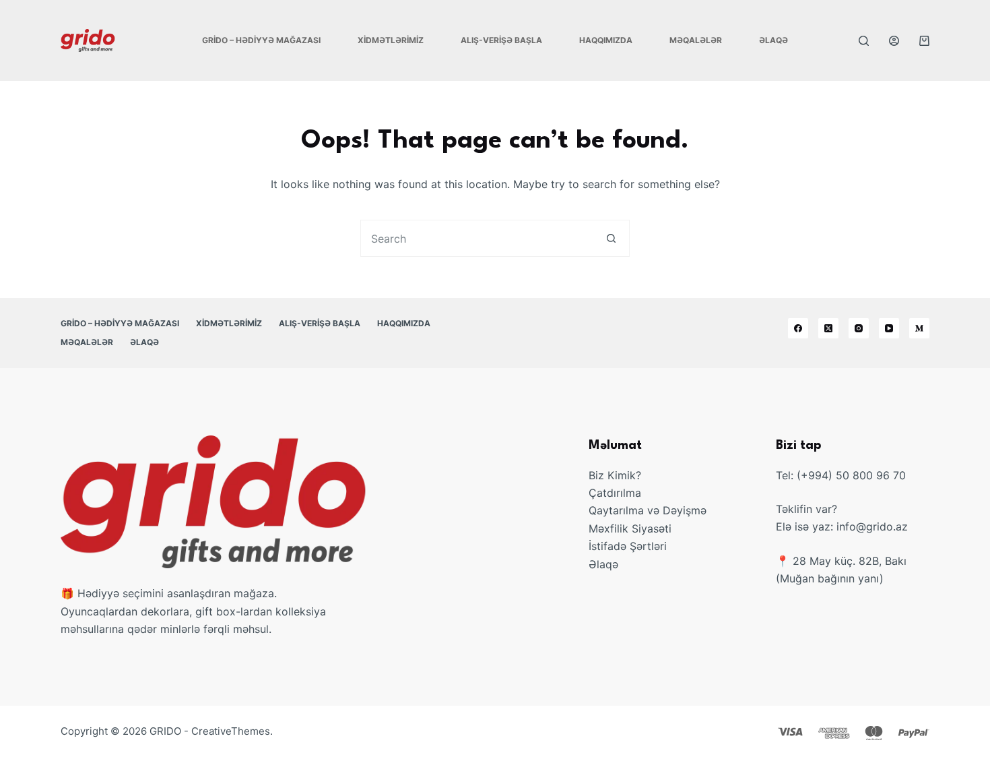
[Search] (864, 41)
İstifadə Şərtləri (628, 546)
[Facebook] (798, 328)
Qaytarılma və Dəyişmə (647, 510)
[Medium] (919, 328)
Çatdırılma (615, 492)
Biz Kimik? (615, 475)
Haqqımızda (605, 40)
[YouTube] (889, 328)
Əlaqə (773, 40)
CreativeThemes (230, 731)
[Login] (894, 41)
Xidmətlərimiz (391, 40)
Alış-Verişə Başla (501, 40)
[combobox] (477, 238)
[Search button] (611, 238)
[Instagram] (859, 328)
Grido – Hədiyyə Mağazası (261, 40)
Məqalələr (695, 40)
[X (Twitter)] (828, 328)
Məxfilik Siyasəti (630, 528)
